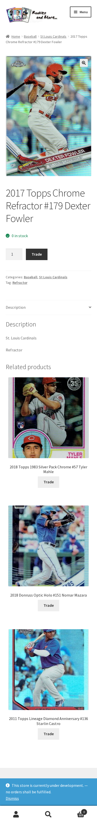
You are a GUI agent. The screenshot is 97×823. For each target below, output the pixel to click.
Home (15, 36)
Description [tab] (16, 307)
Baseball (30, 36)
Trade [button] (49, 481)
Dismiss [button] (12, 798)
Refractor (19, 282)
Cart (75, 810)
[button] (84, 63)
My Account (16, 814)
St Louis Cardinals (53, 36)
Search (48, 814)
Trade (37, 254)
